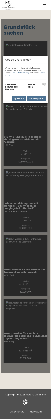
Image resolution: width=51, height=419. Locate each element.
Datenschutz (16, 411)
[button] (44, 5)
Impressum (35, 411)
